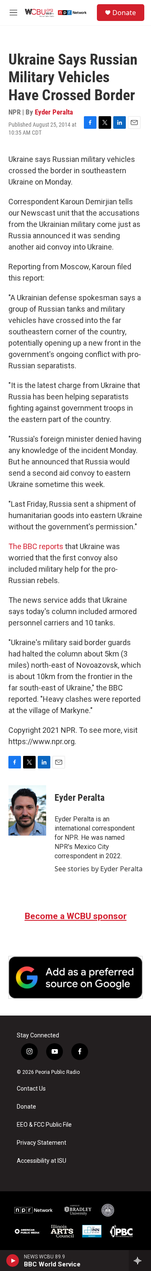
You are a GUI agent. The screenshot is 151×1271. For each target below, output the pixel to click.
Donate (124, 12)
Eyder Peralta (54, 112)
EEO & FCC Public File (44, 1125)
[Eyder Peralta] (27, 810)
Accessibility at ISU (41, 1161)
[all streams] (140, 1260)
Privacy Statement (41, 1143)
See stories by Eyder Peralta (99, 868)
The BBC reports (35, 546)
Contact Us (31, 1089)
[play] (13, 1260)
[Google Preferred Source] (75, 977)
